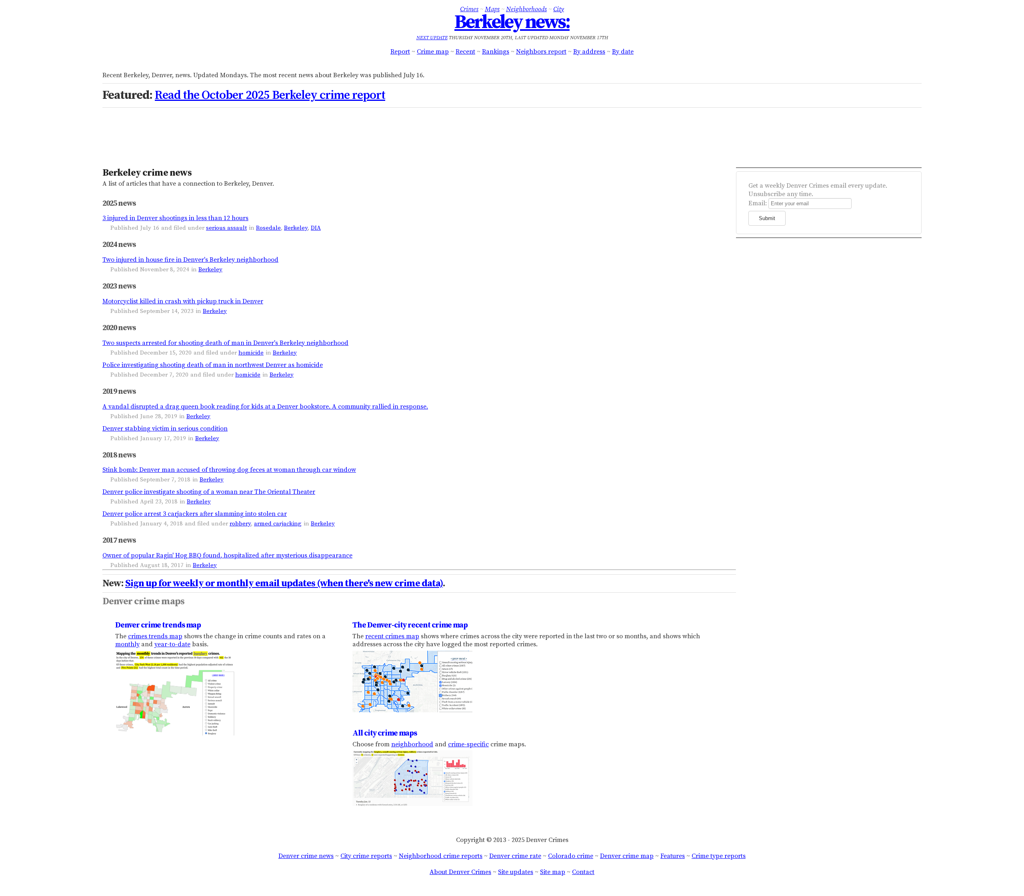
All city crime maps (384, 733)
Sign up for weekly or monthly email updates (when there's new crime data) (284, 583)
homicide (251, 353)
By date (623, 52)
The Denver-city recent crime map (410, 625)
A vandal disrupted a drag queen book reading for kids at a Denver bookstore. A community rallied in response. (265, 407)
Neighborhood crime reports (440, 856)
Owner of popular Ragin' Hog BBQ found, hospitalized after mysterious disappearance (227, 555)
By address (589, 52)
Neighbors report (541, 52)
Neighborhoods (526, 9)
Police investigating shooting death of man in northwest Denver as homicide (212, 365)
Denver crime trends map (158, 625)
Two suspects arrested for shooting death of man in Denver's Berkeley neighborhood (225, 343)
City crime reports (366, 856)
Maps (492, 9)
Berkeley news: (512, 22)
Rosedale (268, 228)
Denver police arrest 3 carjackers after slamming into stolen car (194, 514)
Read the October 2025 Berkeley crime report (270, 95)
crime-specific (468, 744)
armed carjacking (278, 523)
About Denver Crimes (460, 872)
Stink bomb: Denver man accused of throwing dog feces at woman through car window (229, 470)
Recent (465, 52)
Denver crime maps (143, 601)
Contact (583, 872)
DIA (316, 228)
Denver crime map (627, 856)
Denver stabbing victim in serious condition (165, 429)
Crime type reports (719, 856)
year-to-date (172, 644)
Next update (432, 38)
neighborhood (412, 744)
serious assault (226, 228)
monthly (127, 644)
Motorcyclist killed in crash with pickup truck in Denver (182, 301)
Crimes (469, 9)
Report (400, 52)
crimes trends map (155, 636)
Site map (552, 872)
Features (672, 856)
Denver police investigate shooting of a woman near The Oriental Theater (208, 492)
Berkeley (296, 228)
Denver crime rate (515, 856)
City (558, 9)
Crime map (433, 52)
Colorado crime (570, 856)
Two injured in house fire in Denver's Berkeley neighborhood (190, 260)
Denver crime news (306, 856)
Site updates (515, 872)
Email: (757, 203)
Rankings (495, 52)
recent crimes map (392, 636)
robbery (240, 523)
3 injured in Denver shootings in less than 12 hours (175, 218)
